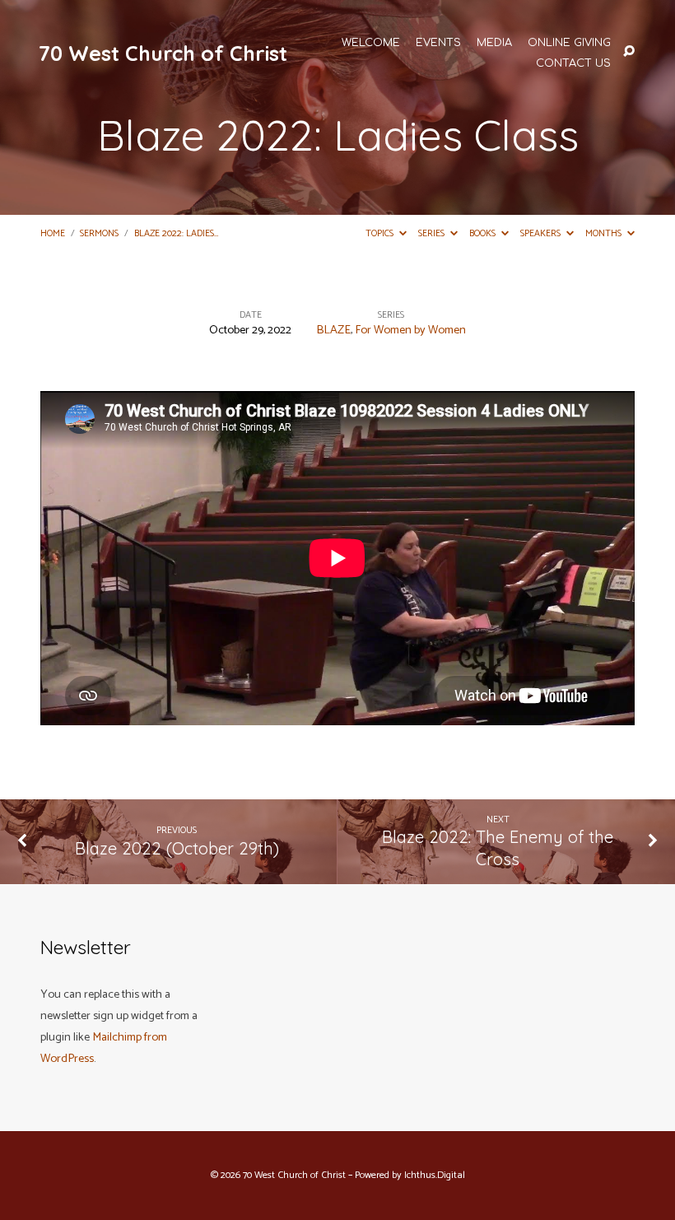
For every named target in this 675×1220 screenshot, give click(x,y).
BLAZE (333, 330)
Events (438, 43)
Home (52, 233)
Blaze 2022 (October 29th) (177, 848)
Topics (380, 233)
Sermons (99, 233)
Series (432, 233)
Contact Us (573, 63)
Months (604, 233)
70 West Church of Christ (163, 53)
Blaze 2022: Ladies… (176, 233)
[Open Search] (629, 52)
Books (483, 233)
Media (494, 43)
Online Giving (569, 43)
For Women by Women (410, 330)
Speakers (541, 233)
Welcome (371, 43)
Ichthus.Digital (434, 1175)
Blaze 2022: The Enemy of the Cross (497, 848)
